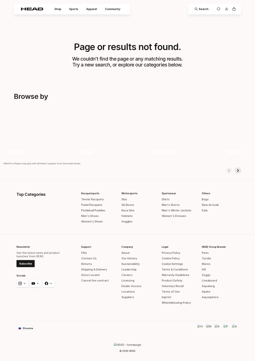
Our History (129, 258)
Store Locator (90, 275)
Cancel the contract (95, 280)
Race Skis (127, 210)
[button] (58, 9)
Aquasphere (210, 297)
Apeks (206, 291)
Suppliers (127, 297)
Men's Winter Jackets (176, 210)
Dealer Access (131, 286)
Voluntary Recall (173, 286)
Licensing (127, 280)
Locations (128, 291)
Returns (86, 264)
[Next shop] (238, 170)
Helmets (127, 216)
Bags (205, 199)
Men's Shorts (171, 205)
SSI (204, 269)
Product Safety (172, 280)
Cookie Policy (171, 258)
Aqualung (208, 286)
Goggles (127, 221)
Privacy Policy (171, 253)
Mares (206, 264)
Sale (204, 210)
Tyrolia (206, 258)
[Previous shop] (229, 170)
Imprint (166, 297)
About (125, 253)
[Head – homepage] (32, 9)
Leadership (129, 269)
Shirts (166, 199)
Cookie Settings (172, 264)
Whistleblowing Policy (176, 302)
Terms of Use (171, 291)
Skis (124, 199)
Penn (205, 253)
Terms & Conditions (175, 269)
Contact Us (88, 258)
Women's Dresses (174, 216)
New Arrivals (210, 205)
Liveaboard (209, 280)
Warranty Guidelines (175, 275)
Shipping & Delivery (94, 269)
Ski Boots (127, 205)
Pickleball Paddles (93, 210)
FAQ (84, 253)
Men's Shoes (90, 216)
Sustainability (130, 264)
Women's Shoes (92, 221)
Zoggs (206, 275)
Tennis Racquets (92, 199)
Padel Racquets (91, 205)
